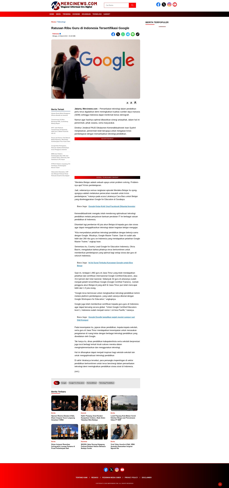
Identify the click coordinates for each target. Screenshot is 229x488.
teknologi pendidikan (106, 383)
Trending (67, 14)
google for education (76, 383)
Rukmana (55, 34)
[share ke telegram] (128, 36)
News (58, 14)
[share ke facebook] (113, 36)
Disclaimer (146, 477)
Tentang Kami (81, 477)
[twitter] (164, 6)
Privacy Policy (131, 477)
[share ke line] (133, 36)
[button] (127, 103)
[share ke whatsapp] (123, 36)
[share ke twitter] (118, 36)
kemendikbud (91, 383)
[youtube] (175, 6)
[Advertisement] (162, 67)
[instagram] (169, 6)
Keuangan (86, 14)
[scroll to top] (220, 484)
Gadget (107, 14)
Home (51, 14)
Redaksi (94, 477)
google (63, 383)
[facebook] (158, 6)
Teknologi (97, 14)
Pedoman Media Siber (111, 477)
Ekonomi (76, 14)
